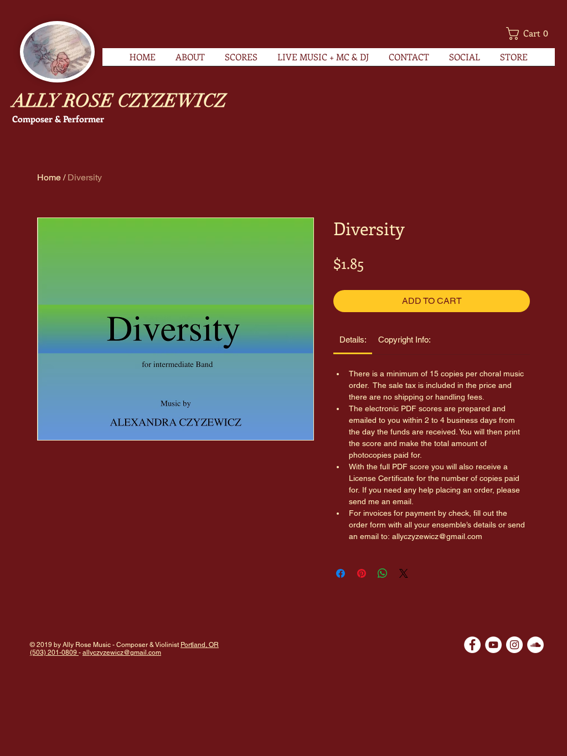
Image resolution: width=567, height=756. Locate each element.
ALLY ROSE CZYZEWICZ (119, 101)
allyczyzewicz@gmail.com (122, 652)
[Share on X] (403, 573)
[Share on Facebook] (340, 573)
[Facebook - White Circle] (472, 644)
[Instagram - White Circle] (514, 644)
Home (49, 177)
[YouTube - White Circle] (493, 644)
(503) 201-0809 (54, 652)
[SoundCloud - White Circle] (535, 644)
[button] (530, 33)
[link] (353, 339)
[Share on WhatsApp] (382, 573)
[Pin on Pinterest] (361, 573)
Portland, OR (200, 645)
